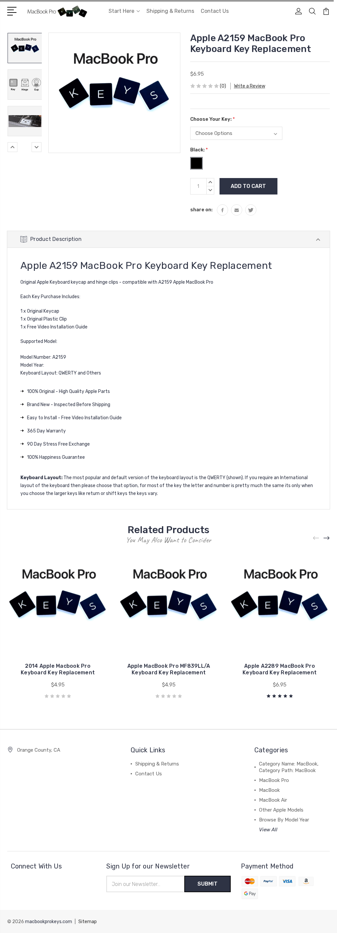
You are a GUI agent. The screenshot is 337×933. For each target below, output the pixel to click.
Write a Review (249, 86)
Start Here (121, 11)
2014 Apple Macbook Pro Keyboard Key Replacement (58, 669)
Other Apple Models (281, 810)
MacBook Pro (274, 780)
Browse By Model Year (284, 820)
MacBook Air (273, 800)
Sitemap (87, 921)
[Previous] (12, 147)
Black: (199, 150)
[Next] (36, 147)
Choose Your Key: (212, 119)
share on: (201, 210)
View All (268, 830)
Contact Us (215, 11)
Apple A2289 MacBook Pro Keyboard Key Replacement (280, 669)
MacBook (269, 790)
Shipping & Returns (170, 11)
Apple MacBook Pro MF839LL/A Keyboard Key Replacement (168, 669)
